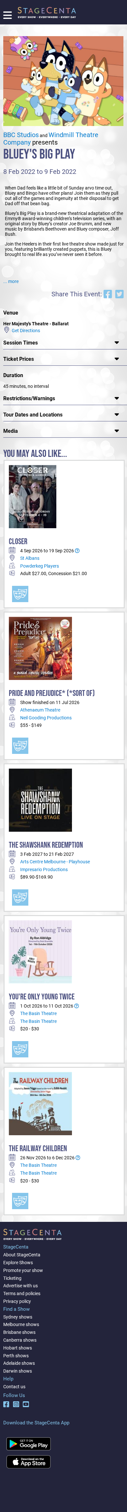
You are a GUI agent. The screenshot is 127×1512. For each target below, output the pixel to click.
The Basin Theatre (38, 1013)
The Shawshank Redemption (46, 845)
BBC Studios (21, 135)
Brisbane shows (19, 1332)
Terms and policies (21, 1293)
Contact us (14, 1386)
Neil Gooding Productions (46, 717)
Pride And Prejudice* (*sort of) (52, 693)
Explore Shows (18, 1262)
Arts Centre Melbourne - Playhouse (55, 861)
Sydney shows (17, 1317)
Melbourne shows (21, 1324)
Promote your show (23, 1270)
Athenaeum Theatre (40, 710)
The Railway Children (38, 1149)
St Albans (29, 558)
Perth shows (16, 1355)
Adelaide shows (19, 1363)
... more (11, 281)
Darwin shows (17, 1371)
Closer (18, 542)
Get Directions (25, 330)
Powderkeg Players (39, 566)
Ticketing (12, 1278)
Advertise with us (20, 1285)
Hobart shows (17, 1347)
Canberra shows (19, 1340)
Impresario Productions (44, 869)
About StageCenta (21, 1254)
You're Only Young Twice (42, 997)
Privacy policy (17, 1301)
